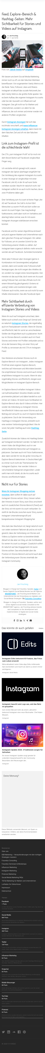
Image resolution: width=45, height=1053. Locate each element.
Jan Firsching (13, 36)
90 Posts (4, 958)
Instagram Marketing (9, 871)
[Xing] (27, 620)
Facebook (5, 901)
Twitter (4, 942)
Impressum (6, 888)
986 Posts (5, 917)
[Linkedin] (21, 620)
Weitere (41, 628)
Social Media (13, 672)
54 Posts (4, 1012)
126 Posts (5, 944)
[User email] (31, 620)
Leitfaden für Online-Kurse (11, 884)
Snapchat (5, 969)
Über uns (5, 851)
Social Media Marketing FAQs (12, 877)
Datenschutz (6, 891)
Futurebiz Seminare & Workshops (14, 864)
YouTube (5, 996)
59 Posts (4, 985)
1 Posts (4, 904)
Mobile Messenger (8, 982)
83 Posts (4, 971)
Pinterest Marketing (9, 874)
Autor (36, 589)
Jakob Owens (16, 69)
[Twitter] (24, 620)
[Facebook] (14, 620)
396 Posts (5, 931)
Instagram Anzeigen (16, 122)
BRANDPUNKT (10, 594)
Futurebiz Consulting (33, 599)
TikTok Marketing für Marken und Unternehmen (19, 881)
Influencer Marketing (9, 867)
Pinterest (5, 1009)
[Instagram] (17, 620)
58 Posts (4, 999)
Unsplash (29, 69)
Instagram (5, 672)
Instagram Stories (20, 323)
